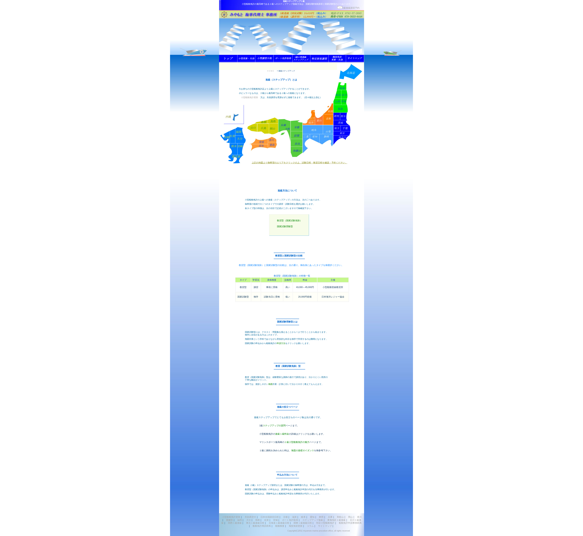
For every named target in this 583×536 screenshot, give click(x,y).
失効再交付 (250, 517)
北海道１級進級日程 (279, 523)
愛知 (312, 517)
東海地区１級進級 (336, 520)
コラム (310, 526)
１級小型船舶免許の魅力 (296, 442)
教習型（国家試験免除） (289, 220)
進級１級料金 (282, 434)
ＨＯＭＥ (270, 71)
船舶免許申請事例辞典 (350, 523)
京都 (285, 517)
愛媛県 (229, 520)
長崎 (257, 520)
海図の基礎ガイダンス (302, 450)
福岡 (239, 520)
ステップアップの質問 (274, 425)
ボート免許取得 (290, 520)
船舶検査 (279, 526)
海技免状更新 (295, 526)
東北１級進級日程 (255, 523)
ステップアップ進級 (312, 520)
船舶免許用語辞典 (262, 526)
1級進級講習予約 (351, 8)
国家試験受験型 (285, 226)
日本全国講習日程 (270, 517)
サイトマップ (325, 526)
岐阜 (303, 517)
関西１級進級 (235, 523)
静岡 (321, 517)
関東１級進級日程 (303, 523)
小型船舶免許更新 (249, 97)
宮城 (275, 520)
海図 (270, 384)
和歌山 (340, 517)
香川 (359, 517)
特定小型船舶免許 (325, 523)
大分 (248, 520)
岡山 (350, 517)
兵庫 (330, 517)
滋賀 (294, 517)
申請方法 (281, 343)
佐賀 (266, 520)
